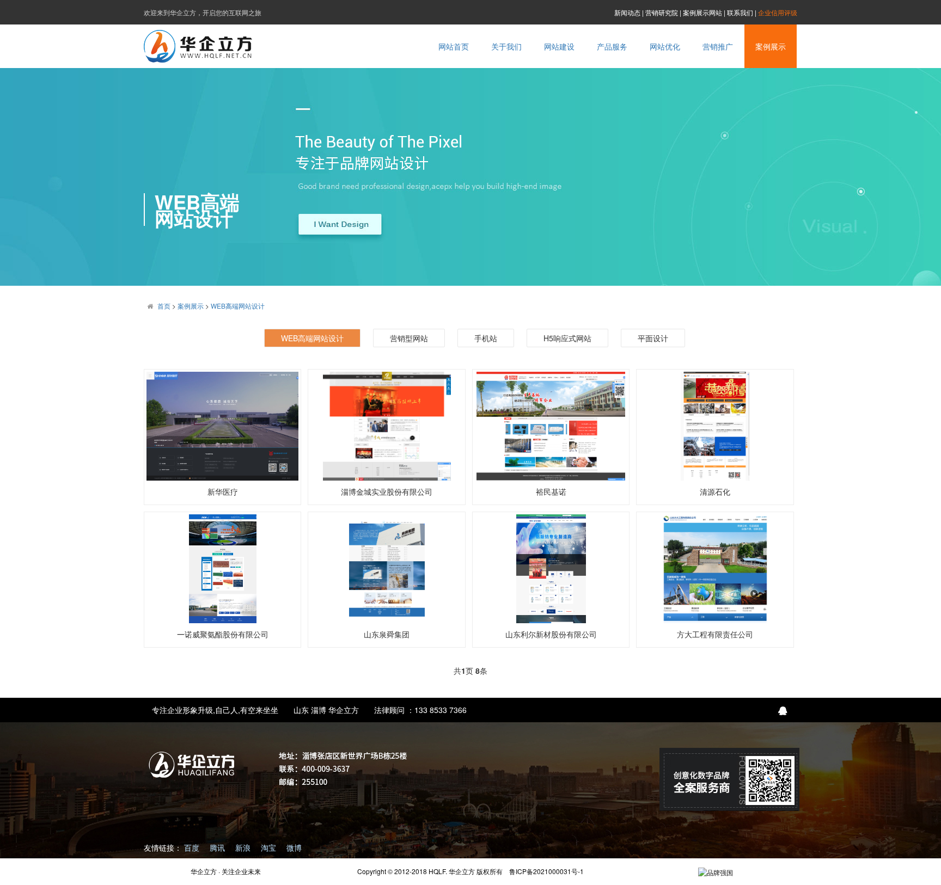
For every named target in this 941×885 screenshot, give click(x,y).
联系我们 (740, 12)
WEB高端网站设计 (238, 305)
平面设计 (653, 338)
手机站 (485, 338)
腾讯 (218, 847)
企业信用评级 (777, 12)
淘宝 (269, 847)
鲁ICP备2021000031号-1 (546, 871)
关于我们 (506, 46)
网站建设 (559, 46)
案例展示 (770, 46)
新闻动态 (627, 12)
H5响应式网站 (567, 338)
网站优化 (665, 46)
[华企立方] (715, 871)
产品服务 (612, 46)
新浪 (244, 847)
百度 (192, 847)
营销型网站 (409, 338)
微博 (294, 847)
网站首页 (453, 46)
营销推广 (717, 46)
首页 (163, 305)
